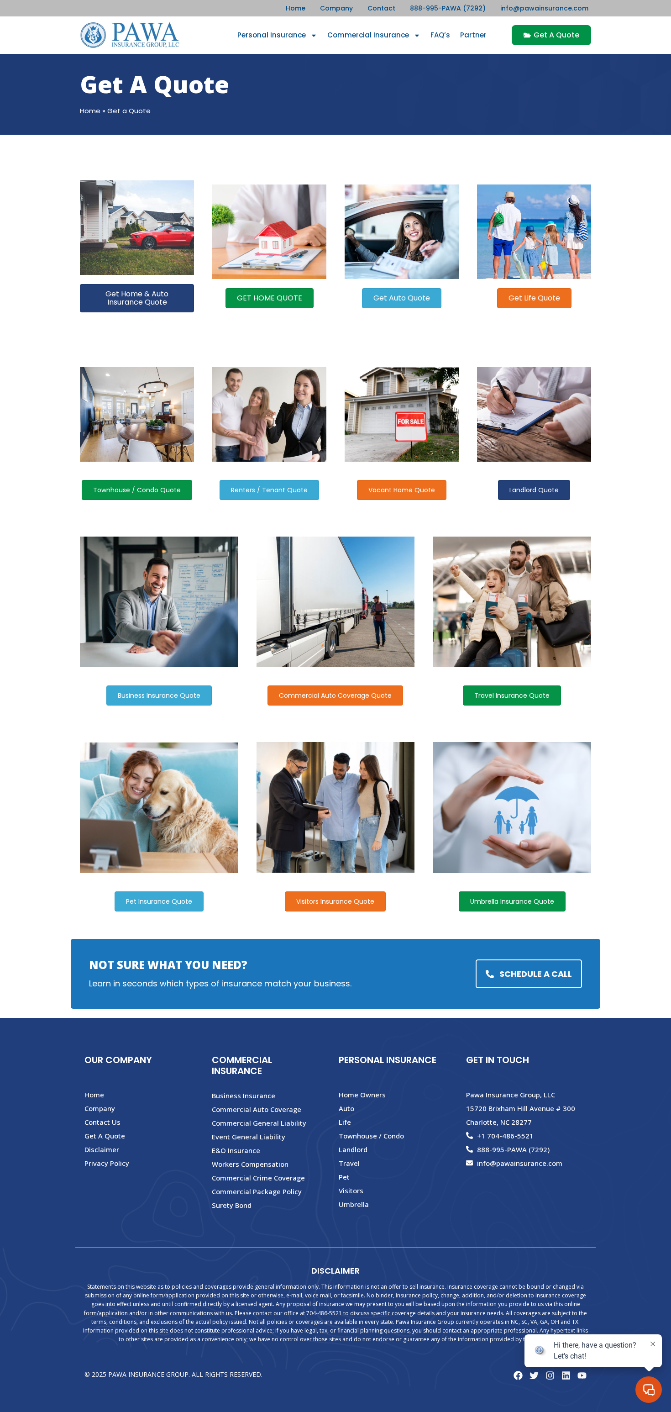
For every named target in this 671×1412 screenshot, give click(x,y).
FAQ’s (440, 35)
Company (336, 8)
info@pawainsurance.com (544, 8)
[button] (137, 298)
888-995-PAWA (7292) (448, 8)
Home (295, 8)
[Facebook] (518, 1375)
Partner (473, 35)
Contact (381, 8)
